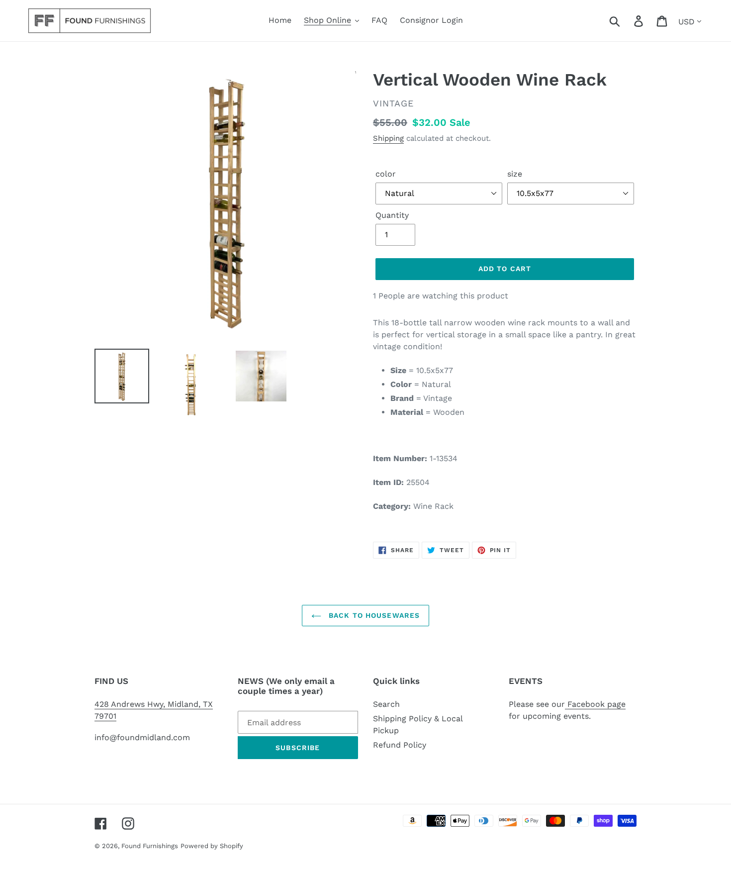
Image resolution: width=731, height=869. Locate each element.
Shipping (388, 138)
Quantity (392, 215)
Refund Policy (399, 745)
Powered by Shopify (212, 846)
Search (386, 704)
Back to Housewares (373, 615)
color (385, 174)
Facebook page (595, 704)
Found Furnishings (149, 846)
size (514, 174)
